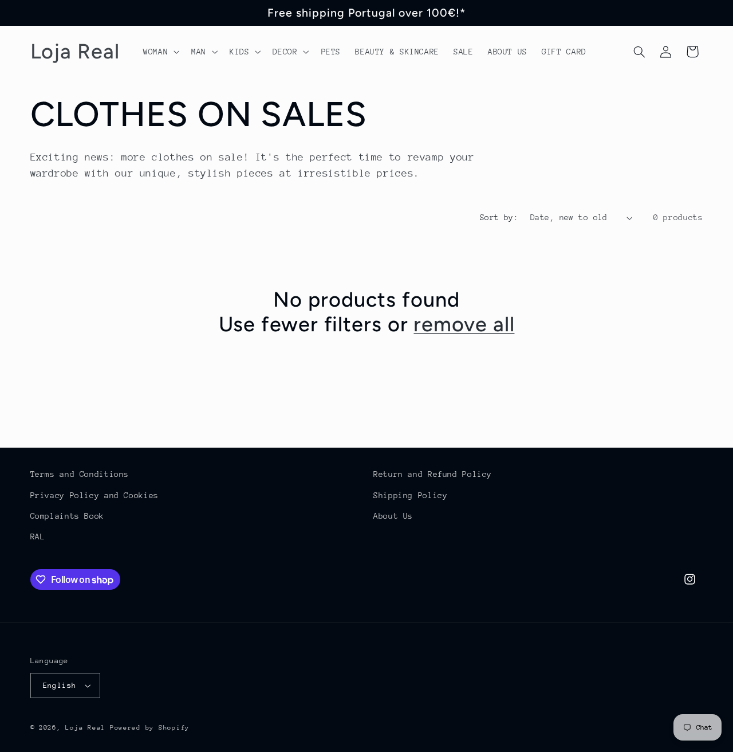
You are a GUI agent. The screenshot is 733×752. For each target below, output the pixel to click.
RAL (37, 536)
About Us (393, 515)
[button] (160, 51)
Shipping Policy (410, 495)
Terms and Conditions (79, 474)
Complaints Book (67, 515)
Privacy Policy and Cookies (94, 495)
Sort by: (499, 217)
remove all (463, 324)
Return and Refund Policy (432, 474)
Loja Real (85, 727)
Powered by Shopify (150, 727)
